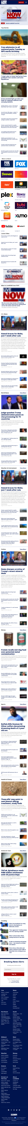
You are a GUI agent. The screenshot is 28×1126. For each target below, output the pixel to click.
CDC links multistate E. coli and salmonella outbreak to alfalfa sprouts (10, 837)
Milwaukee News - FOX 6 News (5, 1049)
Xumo (16, 220)
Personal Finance (17, 1058)
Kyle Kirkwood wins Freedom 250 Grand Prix (8, 262)
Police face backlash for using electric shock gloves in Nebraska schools (9, 379)
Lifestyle (15, 1006)
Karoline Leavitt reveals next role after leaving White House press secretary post (10, 152)
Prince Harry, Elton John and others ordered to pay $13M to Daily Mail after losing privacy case (9, 431)
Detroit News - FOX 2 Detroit (5, 1042)
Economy (15, 1055)
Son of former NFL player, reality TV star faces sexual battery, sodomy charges (9, 113)
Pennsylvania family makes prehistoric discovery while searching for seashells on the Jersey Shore (10, 542)
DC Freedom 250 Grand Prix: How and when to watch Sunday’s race (9, 356)
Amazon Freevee (4, 179)
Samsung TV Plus (4, 210)
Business (15, 1057)
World (14, 996)
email (19, 1110)
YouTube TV (17, 231)
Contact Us (15, 1080)
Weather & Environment (9, 468)
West (14, 1037)
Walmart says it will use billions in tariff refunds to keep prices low (8, 689)
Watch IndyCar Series (4, 1091)
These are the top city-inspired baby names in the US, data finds (9, 386)
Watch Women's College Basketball (5, 1097)
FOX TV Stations (5, 997)
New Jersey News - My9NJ (5, 1023)
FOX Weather (4, 999)
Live (2, 990)
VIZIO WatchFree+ (4, 220)
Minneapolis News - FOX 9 (5, 1045)
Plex (2, 199)
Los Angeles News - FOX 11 (17, 1042)
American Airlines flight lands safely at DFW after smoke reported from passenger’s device (10, 885)
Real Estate (15, 1062)
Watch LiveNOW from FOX (12, 23)
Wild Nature (4, 1073)
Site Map (15, 1089)
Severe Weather (5, 1057)
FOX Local (3, 168)
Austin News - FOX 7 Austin (17, 1032)
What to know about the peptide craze (10, 830)
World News (5, 393)
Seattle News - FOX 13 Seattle (17, 1049)
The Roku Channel (18, 199)
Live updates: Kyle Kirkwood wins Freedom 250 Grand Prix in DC (8, 132)
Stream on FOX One (4, 1078)
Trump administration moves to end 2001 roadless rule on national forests (9, 526)
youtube (8, 1110)
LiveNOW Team (16, 1085)
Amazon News (18, 179)
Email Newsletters (17, 1087)
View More (23, 393)
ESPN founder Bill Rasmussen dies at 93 (9, 773)
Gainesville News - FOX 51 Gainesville (17, 1023)
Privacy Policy (15, 981)
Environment (4, 1060)
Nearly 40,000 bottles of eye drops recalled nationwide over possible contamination (9, 674)
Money (3, 630)
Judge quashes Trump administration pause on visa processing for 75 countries (12, 415)
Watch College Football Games (5, 1083)
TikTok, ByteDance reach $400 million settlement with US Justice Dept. (12, 872)
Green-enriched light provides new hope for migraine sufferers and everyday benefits (12, 100)
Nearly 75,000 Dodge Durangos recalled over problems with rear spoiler (8, 697)
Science (3, 1066)
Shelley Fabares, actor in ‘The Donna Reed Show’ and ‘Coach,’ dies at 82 (9, 106)
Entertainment (16, 1008)
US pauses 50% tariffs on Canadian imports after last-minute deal (9, 461)
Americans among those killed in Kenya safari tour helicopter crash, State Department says (9, 454)
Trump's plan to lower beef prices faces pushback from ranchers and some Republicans (14, 77)
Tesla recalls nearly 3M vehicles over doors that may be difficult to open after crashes (9, 666)
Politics (3, 549)
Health (14, 1004)
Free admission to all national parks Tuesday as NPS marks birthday (13, 49)
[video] (23, 237)
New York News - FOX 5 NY (5, 1014)
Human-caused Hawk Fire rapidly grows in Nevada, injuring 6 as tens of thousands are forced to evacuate (9, 126)
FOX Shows (3, 1004)
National (15, 994)
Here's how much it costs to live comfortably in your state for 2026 (8, 682)
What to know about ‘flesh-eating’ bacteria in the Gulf (8, 844)
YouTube (3, 231)
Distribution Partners (15, 1083)
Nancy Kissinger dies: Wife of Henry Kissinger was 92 (9, 623)
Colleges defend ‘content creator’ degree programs (9, 914)
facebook (11, 1110)
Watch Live (21, 2)
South (15, 1012)
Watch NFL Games (5, 1080)
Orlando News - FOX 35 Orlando (16, 1017)
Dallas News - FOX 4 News (17, 1026)
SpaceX (3, 1069)
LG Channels (17, 189)
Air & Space (4, 1068)
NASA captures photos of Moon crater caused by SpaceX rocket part (9, 907)
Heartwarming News (16, 1068)
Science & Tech (6, 851)
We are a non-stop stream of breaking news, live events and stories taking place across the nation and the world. (14, 304)
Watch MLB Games (5, 1085)
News (14, 990)
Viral (14, 1066)
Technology (4, 1071)
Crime (14, 999)
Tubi (16, 210)
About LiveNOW (16, 1078)
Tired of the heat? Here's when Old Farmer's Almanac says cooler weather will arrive (10, 534)
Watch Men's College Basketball (5, 1094)
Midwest (4, 1037)
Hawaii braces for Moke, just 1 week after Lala (9, 243)
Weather (4, 1053)
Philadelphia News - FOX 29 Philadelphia (5, 1017)
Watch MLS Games (5, 1102)
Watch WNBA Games (4, 1100)
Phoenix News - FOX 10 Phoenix (16, 1039)
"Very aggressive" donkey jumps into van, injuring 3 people (9, 439)
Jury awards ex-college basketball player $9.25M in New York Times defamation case (9, 742)
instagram (14, 1110)
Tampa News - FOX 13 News (17, 1020)
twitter (17, 1110)
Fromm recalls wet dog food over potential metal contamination (8, 145)
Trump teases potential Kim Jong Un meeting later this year (9, 446)
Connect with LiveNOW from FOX (12, 269)
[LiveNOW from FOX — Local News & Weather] (4, 2)
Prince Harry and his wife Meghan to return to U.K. (9, 236)
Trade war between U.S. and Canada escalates (9, 608)
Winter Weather (4, 1055)
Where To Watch (5, 992)
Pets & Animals (16, 1072)
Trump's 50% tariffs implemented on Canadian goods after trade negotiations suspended (9, 615)
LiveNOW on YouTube (4, 994)
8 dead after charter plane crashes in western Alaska (9, 893)
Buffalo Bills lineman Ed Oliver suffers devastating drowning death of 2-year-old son (13, 727)
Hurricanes (3, 1058)
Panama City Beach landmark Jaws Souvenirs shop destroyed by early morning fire (9, 364)
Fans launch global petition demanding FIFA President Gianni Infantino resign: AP (9, 758)
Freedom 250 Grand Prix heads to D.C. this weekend (9, 750)
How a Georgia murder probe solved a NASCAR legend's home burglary (10, 765)
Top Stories (15, 992)
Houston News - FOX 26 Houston (17, 1029)
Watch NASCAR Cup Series (5, 1088)
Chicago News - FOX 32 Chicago (5, 1039)
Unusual (15, 1071)
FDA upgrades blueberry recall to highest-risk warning (8, 823)
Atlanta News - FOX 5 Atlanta (17, 1014)
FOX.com (17, 168)
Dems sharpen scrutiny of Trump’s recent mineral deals (9, 249)
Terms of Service (15, 982)
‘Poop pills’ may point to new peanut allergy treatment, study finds (9, 119)
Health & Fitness (6, 779)
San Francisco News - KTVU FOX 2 (17, 1045)
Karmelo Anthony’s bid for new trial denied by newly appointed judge (9, 372)
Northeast (4, 1012)
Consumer (15, 1060)
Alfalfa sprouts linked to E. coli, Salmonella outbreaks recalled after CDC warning (9, 139)
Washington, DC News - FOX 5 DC (5, 1020)
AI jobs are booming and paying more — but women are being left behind (9, 900)
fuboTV (2, 189)
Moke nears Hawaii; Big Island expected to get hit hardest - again (9, 519)
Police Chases (16, 1001)
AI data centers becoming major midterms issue (8, 256)
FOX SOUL (3, 1002)
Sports (3, 704)
